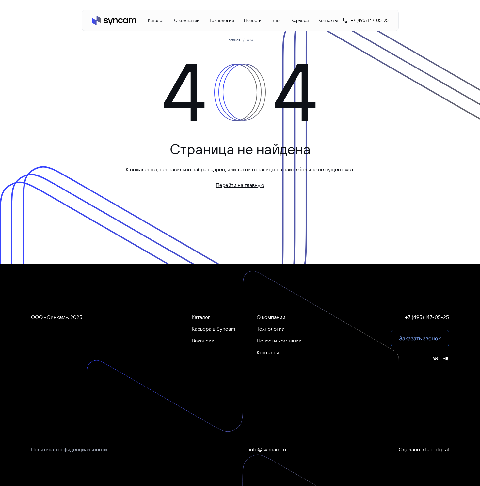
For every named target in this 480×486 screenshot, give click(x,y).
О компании (187, 20)
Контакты (328, 20)
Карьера (300, 20)
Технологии (221, 20)
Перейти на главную (240, 185)
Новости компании (279, 340)
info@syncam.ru (267, 449)
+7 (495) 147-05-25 (427, 317)
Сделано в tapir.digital (424, 449)
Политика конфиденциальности (69, 449)
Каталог (156, 20)
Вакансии (203, 340)
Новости (253, 20)
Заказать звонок (420, 338)
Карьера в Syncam (213, 329)
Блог (276, 20)
